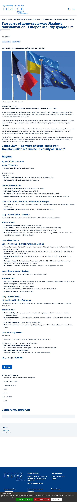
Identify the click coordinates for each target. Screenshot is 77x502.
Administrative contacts (37, 476)
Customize (56, 499)
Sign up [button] (7, 367)
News (10, 19)
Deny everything (42, 499)
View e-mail (5, 430)
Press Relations (58, 476)
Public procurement (35, 483)
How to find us (33, 473)
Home (4, 19)
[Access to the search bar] (69, 9)
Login (54, 479)
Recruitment (57, 473)
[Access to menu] (73, 9)
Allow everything (25, 499)
